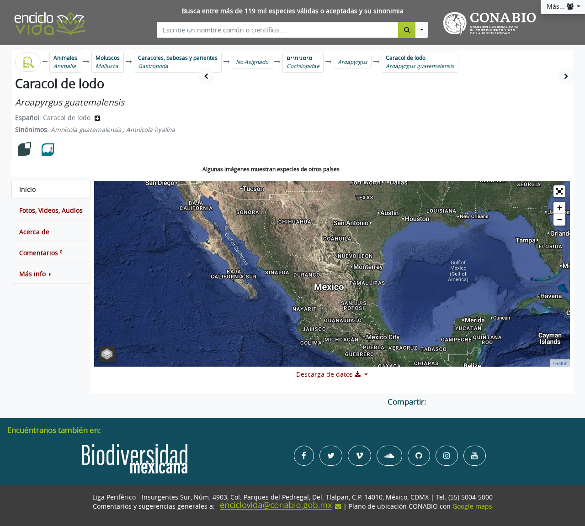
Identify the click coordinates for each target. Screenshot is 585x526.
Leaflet (560, 363)
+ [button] (559, 207)
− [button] (559, 219)
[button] (50, 274)
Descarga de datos (325, 374)
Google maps (472, 506)
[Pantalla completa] (559, 191)
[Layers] (107, 354)
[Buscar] (407, 29)
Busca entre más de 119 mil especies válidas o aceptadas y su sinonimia (293, 11)
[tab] (50, 189)
